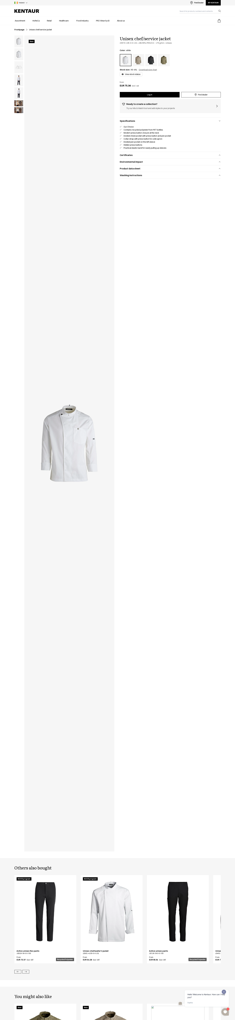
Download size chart (148, 69)
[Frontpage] (27, 11)
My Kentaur (213, 3)
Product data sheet (130, 168)
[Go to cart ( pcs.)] (219, 20)
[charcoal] (151, 60)
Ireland (21, 3)
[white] (125, 60)
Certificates (126, 155)
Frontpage (19, 29)
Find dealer (203, 94)
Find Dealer (199, 3)
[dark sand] (138, 60)
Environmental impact (131, 161)
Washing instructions (131, 175)
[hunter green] (163, 60)
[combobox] (198, 11)
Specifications (127, 121)
